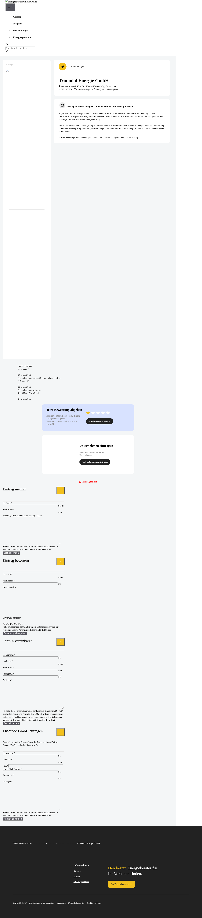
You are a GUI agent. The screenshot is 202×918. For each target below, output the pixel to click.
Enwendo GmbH (20, 720)
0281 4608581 (67, 89)
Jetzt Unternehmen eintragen (95, 462)
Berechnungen (20, 30)
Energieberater (39, 843)
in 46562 (51, 843)
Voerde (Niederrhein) (67, 843)
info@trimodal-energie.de (107, 89)
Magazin (17, 23)
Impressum (61, 903)
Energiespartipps (22, 37)
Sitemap (77, 871)
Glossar (17, 16)
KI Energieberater (81, 881)
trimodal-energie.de (85, 89)
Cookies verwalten (94, 903)
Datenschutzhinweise (46, 546)
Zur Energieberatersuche (121, 884)
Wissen (77, 876)
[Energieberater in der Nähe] (21, 1)
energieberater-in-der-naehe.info (41, 903)
